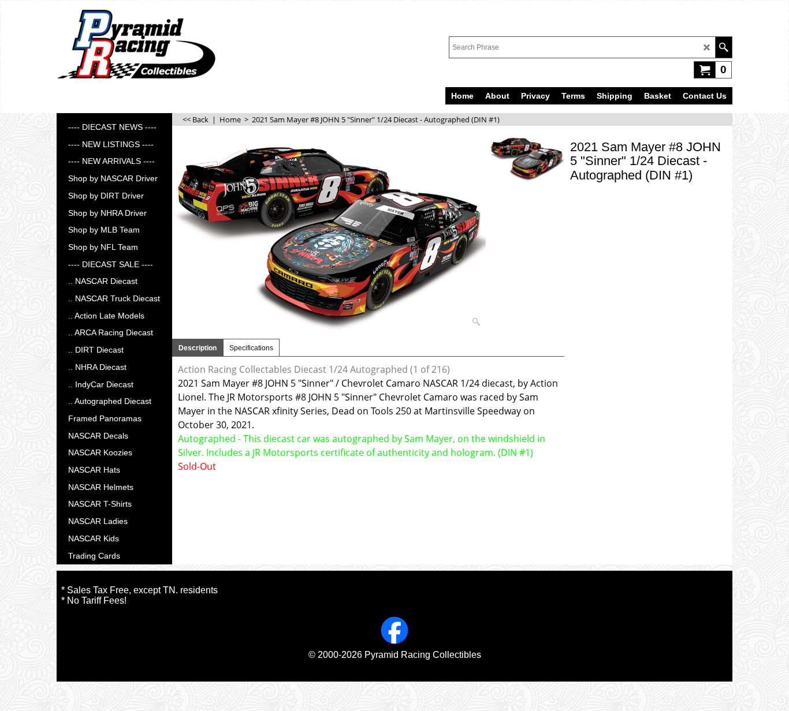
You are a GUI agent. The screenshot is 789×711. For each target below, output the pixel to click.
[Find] (723, 47)
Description (197, 348)
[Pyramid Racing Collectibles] (136, 43)
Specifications (251, 348)
